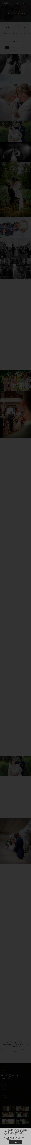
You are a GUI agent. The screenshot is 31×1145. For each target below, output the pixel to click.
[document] (15, 572)
